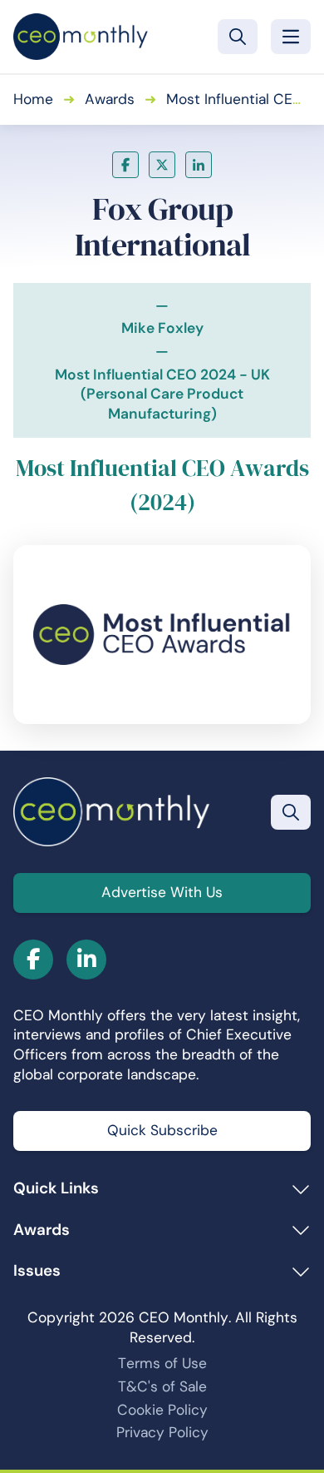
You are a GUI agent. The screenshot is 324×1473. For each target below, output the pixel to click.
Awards (110, 99)
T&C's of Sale (162, 1386)
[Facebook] (125, 164)
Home (33, 99)
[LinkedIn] (198, 164)
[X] (162, 164)
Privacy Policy (162, 1432)
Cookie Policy (162, 1410)
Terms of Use (162, 1363)
